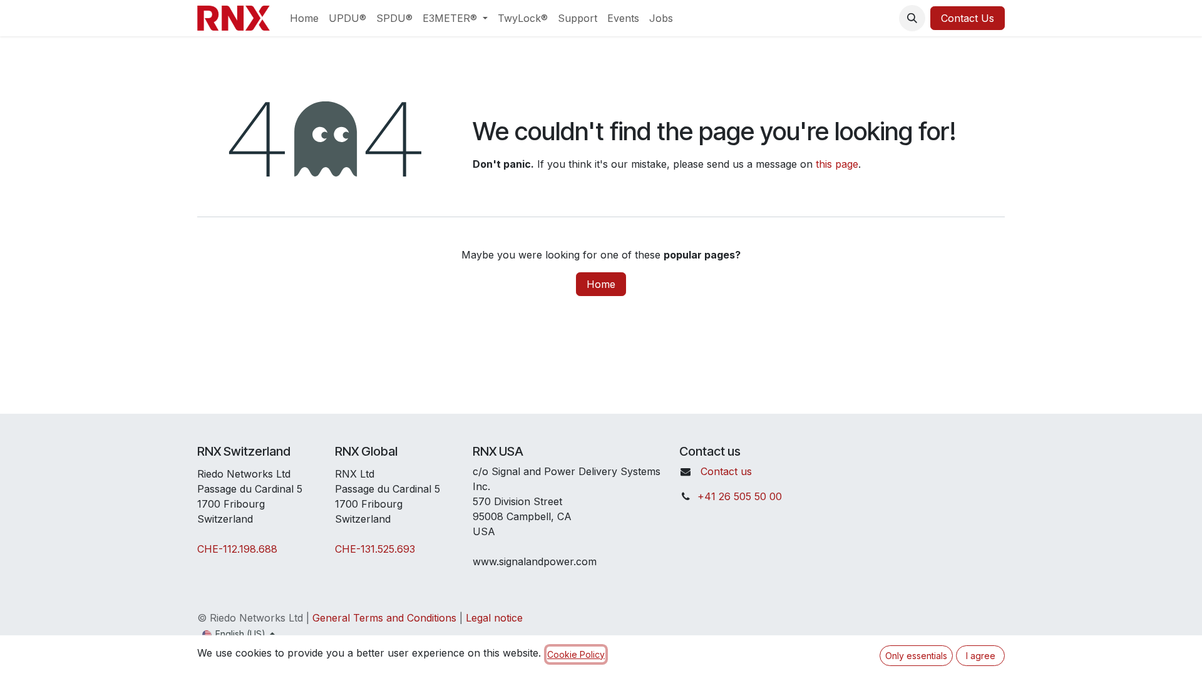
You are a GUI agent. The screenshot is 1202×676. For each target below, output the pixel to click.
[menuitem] (304, 18)
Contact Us (967, 18)
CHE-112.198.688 (237, 549)
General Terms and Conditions (384, 618)
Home (601, 284)
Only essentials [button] (916, 655)
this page (837, 164)
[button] (912, 18)
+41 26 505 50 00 (739, 496)
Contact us (726, 471)
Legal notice (494, 618)
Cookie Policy (576, 654)
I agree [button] (980, 655)
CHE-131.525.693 (375, 549)
